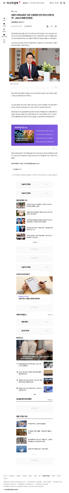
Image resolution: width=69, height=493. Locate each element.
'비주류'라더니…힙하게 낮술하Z (37, 424)
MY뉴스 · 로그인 (54, 3)
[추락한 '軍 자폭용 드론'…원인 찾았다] (21, 452)
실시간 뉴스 (25, 3)
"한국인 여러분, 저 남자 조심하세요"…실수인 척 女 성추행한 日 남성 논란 (39, 236)
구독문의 (30, 476)
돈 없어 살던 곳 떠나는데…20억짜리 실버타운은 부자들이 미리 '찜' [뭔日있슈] (45, 138)
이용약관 (53, 476)
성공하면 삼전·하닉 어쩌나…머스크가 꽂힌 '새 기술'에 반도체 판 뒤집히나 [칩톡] (45, 131)
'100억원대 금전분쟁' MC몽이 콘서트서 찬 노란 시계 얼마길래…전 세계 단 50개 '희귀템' (39, 221)
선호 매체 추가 (29, 26)
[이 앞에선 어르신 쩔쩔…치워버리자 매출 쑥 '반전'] (21, 435)
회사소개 (5, 476)
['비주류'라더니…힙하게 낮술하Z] (21, 426)
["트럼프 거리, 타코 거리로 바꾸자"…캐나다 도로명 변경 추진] (48, 392)
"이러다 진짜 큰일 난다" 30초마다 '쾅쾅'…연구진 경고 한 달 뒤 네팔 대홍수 (45, 142)
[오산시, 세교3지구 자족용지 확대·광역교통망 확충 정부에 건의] (48, 375)
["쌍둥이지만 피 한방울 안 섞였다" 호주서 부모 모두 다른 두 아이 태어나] (20, 215)
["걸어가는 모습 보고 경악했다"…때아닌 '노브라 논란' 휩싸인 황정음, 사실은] (20, 208)
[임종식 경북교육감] (34, 64)
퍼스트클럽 (24, 476)
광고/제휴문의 (12, 476)
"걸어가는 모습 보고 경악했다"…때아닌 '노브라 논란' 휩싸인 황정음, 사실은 (39, 205)
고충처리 (58, 476)
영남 (16, 11)
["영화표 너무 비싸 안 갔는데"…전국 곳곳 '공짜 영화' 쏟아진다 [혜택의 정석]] (48, 384)
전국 (12, 11)
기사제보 (35, 476)
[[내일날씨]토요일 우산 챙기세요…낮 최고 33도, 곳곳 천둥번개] (48, 367)
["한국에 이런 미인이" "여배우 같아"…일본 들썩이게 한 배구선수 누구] (20, 231)
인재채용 (18, 476)
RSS (40, 476)
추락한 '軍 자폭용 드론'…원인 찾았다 (38, 449)
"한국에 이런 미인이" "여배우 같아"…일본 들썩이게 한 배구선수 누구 (40, 228)
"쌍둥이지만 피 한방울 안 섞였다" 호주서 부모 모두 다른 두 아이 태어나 (39, 213)
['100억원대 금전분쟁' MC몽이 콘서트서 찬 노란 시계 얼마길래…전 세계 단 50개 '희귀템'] (20, 223)
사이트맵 (5, 478)
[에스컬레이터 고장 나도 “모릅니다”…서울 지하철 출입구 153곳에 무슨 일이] (21, 443)
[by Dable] (50, 399)
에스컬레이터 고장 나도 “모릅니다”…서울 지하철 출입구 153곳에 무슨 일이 (40, 440)
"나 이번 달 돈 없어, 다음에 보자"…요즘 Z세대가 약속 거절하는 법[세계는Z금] (45, 134)
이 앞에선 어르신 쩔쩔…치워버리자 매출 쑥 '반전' (39, 432)
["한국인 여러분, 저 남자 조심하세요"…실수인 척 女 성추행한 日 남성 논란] (20, 239)
